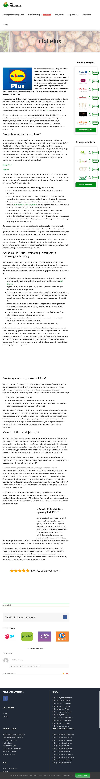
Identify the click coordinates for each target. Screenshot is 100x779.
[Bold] (12, 666)
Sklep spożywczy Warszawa (62, 698)
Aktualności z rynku (9, 746)
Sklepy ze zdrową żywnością (13, 737)
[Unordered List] (25, 666)
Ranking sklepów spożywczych (14, 734)
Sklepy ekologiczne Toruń (61, 746)
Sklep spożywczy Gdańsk (61, 723)
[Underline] (17, 666)
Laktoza (5, 716)
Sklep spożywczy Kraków (61, 700)
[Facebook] (5, 698)
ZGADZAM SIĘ (82, 775)
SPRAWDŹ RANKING (85, 130)
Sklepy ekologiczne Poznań (62, 743)
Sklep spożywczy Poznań (61, 706)
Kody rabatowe (8, 743)
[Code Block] (31, 666)
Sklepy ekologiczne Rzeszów (62, 748)
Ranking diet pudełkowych (12, 748)
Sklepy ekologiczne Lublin (61, 763)
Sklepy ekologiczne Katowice (62, 754)
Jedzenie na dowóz (9, 751)
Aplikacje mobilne (9, 754)
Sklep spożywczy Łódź (60, 715)
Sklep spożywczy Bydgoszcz (62, 717)
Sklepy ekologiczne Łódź (61, 751)
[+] (39, 666)
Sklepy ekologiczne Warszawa (63, 734)
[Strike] (20, 666)
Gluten (5, 713)
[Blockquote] (28, 666)
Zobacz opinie (83, 74)
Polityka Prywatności (10, 768)
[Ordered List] (22, 666)
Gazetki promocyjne (10, 740)
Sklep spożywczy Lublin (60, 726)
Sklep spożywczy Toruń (60, 709)
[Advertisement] (38, 61)
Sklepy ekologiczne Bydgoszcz (63, 757)
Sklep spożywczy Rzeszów (61, 712)
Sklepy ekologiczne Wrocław (62, 740)
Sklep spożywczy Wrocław (61, 703)
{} (36, 666)
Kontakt (5, 771)
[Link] (33, 666)
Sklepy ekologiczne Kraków (62, 737)
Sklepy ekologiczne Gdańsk (62, 760)
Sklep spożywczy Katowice (61, 720)
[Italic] (14, 666)
